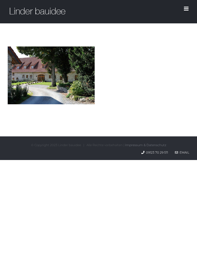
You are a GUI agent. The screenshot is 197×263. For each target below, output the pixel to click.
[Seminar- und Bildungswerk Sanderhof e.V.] (51, 50)
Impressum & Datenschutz (145, 145)
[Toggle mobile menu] (186, 8)
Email (183, 152)
